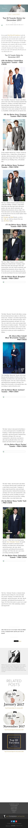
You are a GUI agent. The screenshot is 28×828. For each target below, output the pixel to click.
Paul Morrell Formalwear (14, 35)
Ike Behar (6, 221)
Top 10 (9, 14)
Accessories (14, 805)
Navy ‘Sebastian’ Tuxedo (13, 542)
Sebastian (5, 217)
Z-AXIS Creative (16, 825)
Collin (4, 219)
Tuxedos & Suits (14, 804)
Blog (14, 812)
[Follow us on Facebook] (12, 821)
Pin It (20, 641)
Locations (14, 807)
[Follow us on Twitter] (14, 821)
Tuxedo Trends (16, 14)
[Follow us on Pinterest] (16, 821)
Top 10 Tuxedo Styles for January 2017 (14, 708)
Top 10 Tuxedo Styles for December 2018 (14, 751)
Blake (12, 217)
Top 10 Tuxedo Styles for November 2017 (14, 729)
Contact (14, 810)
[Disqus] (14, 779)
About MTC (14, 808)
